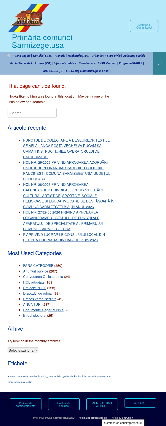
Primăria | (61, 55)
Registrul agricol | (79, 55)
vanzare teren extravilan (20, 382)
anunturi (12, 376)
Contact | (112, 63)
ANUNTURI (32, 304)
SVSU (101, 63)
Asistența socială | (134, 55)
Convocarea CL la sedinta (43, 276)
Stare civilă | (114, 55)
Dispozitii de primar (38, 293)
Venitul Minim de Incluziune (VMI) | (31, 63)
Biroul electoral (34, 315)
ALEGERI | (72, 71)
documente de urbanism (29, 376)
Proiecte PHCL (34, 287)
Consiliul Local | (43, 55)
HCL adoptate (34, 282)
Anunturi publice (35, 271)
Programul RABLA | (131, 63)
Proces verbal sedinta (39, 298)
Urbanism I (98, 55)
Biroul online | (87, 63)
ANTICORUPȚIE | (53, 71)
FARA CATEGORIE (38, 265)
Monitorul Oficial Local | (95, 71)
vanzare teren (104, 376)
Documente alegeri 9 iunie (43, 309)
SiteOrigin (127, 417)
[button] (159, 63)
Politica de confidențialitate (92, 417)
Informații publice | (65, 63)
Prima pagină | (23, 55)
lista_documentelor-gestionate (58, 376)
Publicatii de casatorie (85, 376)
